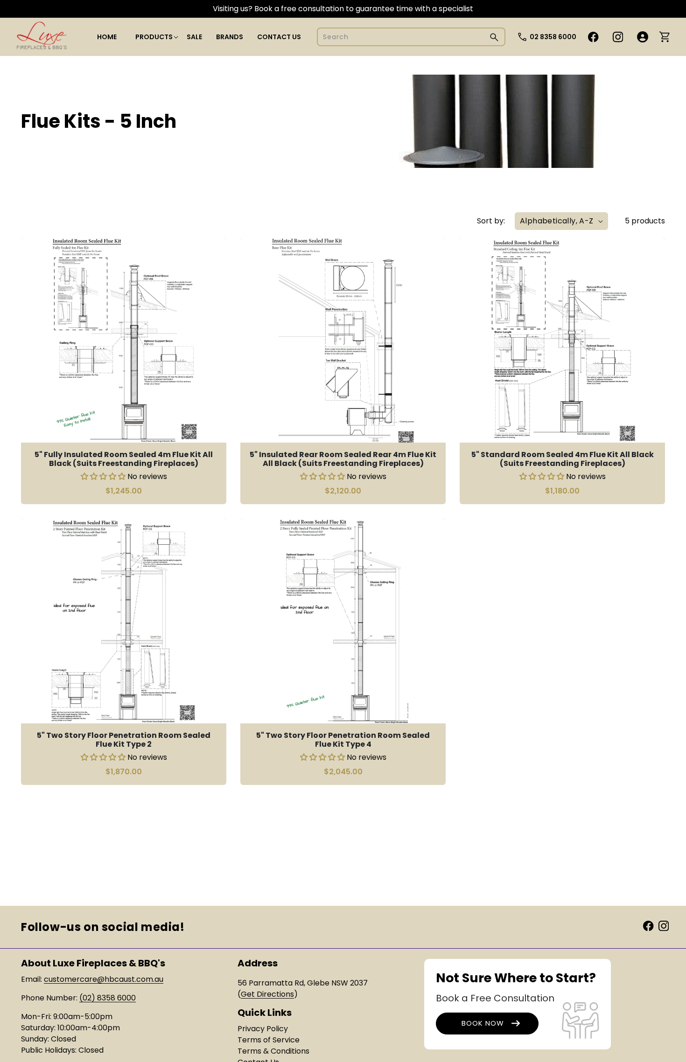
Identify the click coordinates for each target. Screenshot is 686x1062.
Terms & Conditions (273, 1051)
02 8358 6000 (553, 37)
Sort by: (491, 220)
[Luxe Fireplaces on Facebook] (648, 925)
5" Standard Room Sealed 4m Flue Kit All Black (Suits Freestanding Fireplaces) (562, 459)
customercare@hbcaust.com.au (103, 979)
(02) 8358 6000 (107, 998)
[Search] (494, 37)
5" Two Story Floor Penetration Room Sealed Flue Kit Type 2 (123, 740)
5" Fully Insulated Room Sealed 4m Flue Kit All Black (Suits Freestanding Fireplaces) (124, 459)
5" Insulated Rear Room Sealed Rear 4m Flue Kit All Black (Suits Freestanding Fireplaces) (343, 459)
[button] (154, 37)
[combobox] (411, 36)
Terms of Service (269, 1039)
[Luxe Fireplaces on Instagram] (663, 925)
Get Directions (267, 994)
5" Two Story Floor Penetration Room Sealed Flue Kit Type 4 (343, 740)
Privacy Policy (263, 1028)
